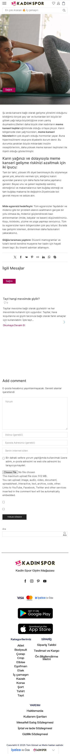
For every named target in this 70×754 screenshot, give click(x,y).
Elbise (20, 662)
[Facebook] (21, 257)
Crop (20, 658)
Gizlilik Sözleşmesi (35, 734)
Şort (21, 687)
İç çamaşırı (20, 675)
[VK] (26, 257)
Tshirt (21, 691)
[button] (4, 3)
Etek (20, 671)
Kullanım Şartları (35, 717)
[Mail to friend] (38, 257)
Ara (4, 529)
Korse (20, 683)
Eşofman (20, 666)
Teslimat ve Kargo (46, 651)
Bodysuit (20, 650)
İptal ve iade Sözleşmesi (35, 728)
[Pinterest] (32, 257)
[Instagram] (31, 581)
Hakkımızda (35, 711)
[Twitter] (16, 257)
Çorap (20, 654)
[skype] (54, 257)
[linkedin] (43, 257)
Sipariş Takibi (46, 645)
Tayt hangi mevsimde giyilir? (21, 298)
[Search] (64, 10)
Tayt (21, 696)
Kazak (20, 679)
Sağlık (8, 89)
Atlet (20, 646)
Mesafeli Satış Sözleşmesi (35, 723)
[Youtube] (44, 581)
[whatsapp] (49, 257)
